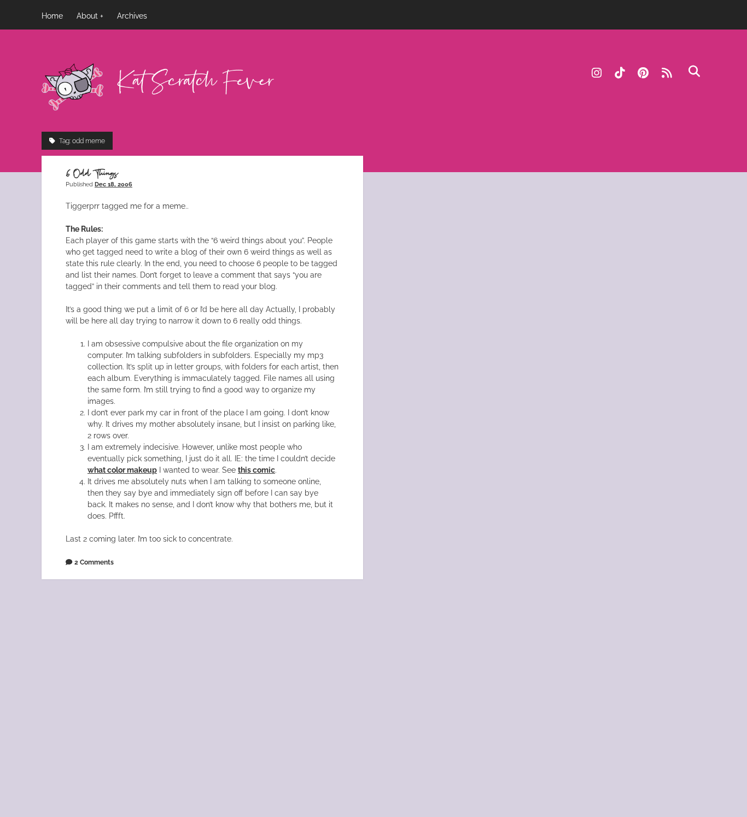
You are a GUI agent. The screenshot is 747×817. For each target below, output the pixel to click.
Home (52, 15)
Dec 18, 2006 (113, 184)
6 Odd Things (92, 173)
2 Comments (94, 562)
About (87, 15)
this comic (256, 470)
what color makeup (122, 470)
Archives (132, 15)
